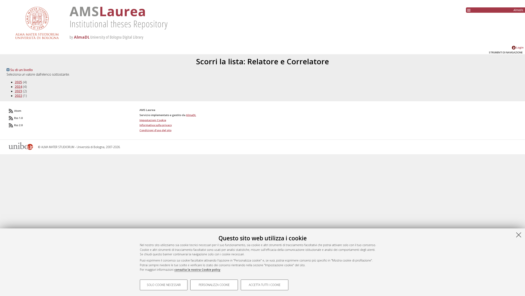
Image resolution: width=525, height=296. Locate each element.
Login (520, 47)
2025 (18, 82)
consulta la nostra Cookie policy (197, 270)
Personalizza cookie (214, 285)
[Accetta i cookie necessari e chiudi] (518, 235)
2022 (18, 95)
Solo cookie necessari (164, 285)
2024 (18, 86)
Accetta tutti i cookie (265, 285)
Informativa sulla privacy (155, 125)
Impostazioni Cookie (152, 120)
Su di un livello (21, 70)
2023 (18, 91)
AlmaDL (519, 10)
